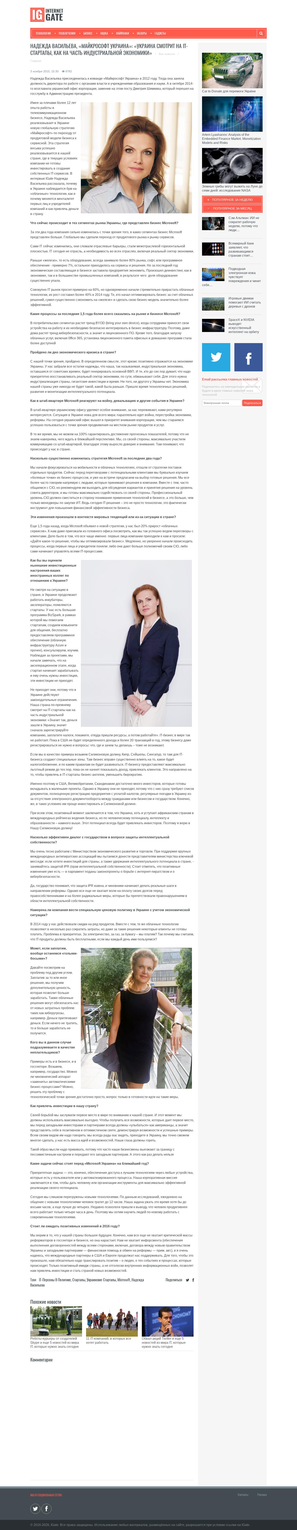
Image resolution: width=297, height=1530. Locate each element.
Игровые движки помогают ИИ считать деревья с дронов (245, 302)
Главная (35, 60)
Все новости (167, 54)
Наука (104, 33)
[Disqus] (112, 1416)
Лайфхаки (122, 33)
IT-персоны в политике (55, 1279)
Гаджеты (160, 33)
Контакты (243, 1495)
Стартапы (78, 1279)
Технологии (43, 33)
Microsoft (123, 1279)
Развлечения (67, 33)
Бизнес (87, 33)
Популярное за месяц (232, 208)
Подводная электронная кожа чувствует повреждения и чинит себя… (231, 277)
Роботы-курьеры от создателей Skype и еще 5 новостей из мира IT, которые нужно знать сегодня (54, 1342)
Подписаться (252, 403)
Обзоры (142, 33)
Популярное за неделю (232, 199)
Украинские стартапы (101, 1279)
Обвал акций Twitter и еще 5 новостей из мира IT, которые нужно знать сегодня (164, 1342)
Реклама (262, 1495)
